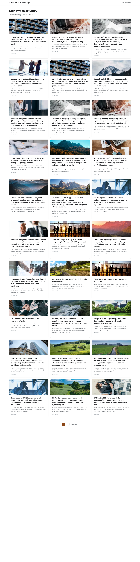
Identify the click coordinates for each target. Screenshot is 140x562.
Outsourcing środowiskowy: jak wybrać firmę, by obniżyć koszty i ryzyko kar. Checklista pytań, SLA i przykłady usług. (68, 39)
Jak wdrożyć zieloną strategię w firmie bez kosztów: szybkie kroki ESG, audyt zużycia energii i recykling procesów (28, 160)
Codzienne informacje (19, 2)
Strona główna (126, 2)
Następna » (74, 424)
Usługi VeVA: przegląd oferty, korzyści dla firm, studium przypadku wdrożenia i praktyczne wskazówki (110, 321)
